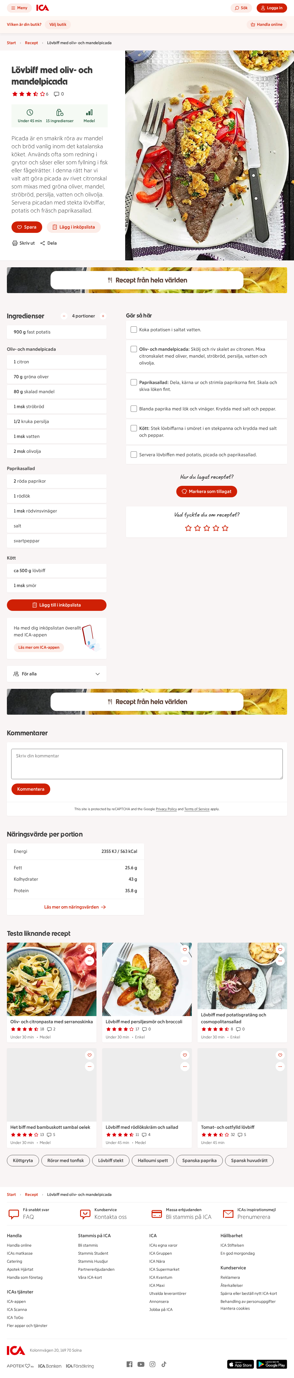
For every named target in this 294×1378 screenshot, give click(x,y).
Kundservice (233, 1267)
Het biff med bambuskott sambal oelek (50, 1127)
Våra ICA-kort (90, 1277)
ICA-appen (16, 1301)
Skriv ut (27, 243)
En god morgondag (237, 1253)
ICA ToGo (15, 1317)
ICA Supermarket (164, 1269)
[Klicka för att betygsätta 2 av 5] (197, 528)
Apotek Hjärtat (20, 1269)
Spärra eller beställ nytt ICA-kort (248, 1293)
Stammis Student (93, 1253)
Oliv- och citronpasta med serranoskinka (51, 1021)
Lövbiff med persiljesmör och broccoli (144, 1021)
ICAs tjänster (20, 1292)
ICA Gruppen (160, 1253)
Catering (14, 1261)
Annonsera (159, 1301)
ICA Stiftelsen (232, 1245)
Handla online (19, 1245)
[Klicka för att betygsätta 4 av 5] (215, 528)
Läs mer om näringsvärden (71, 907)
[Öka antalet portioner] (103, 316)
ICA (153, 1235)
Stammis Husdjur (93, 1261)
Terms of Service (197, 809)
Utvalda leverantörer (167, 1293)
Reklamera (230, 1277)
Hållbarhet (231, 1235)
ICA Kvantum (160, 1277)
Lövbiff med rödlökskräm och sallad (142, 1127)
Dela (52, 243)
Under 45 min (30, 120)
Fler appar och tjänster (27, 1325)
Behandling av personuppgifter (248, 1301)
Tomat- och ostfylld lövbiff (227, 1127)
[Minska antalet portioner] (64, 316)
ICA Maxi (157, 1285)
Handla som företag (24, 1277)
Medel (89, 120)
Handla (14, 1235)
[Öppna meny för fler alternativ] (89, 961)
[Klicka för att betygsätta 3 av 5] (206, 528)
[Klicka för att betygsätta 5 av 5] (225, 528)
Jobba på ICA (161, 1309)
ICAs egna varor (163, 1245)
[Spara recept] (89, 949)
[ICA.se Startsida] (42, 8)
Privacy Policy (166, 809)
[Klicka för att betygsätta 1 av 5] (188, 528)
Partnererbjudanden (96, 1269)
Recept (31, 42)
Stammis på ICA (94, 1235)
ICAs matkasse (20, 1253)
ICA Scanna (17, 1309)
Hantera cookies (235, 1308)
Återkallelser (231, 1285)
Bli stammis (88, 1245)
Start (11, 42)
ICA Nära (157, 1261)
